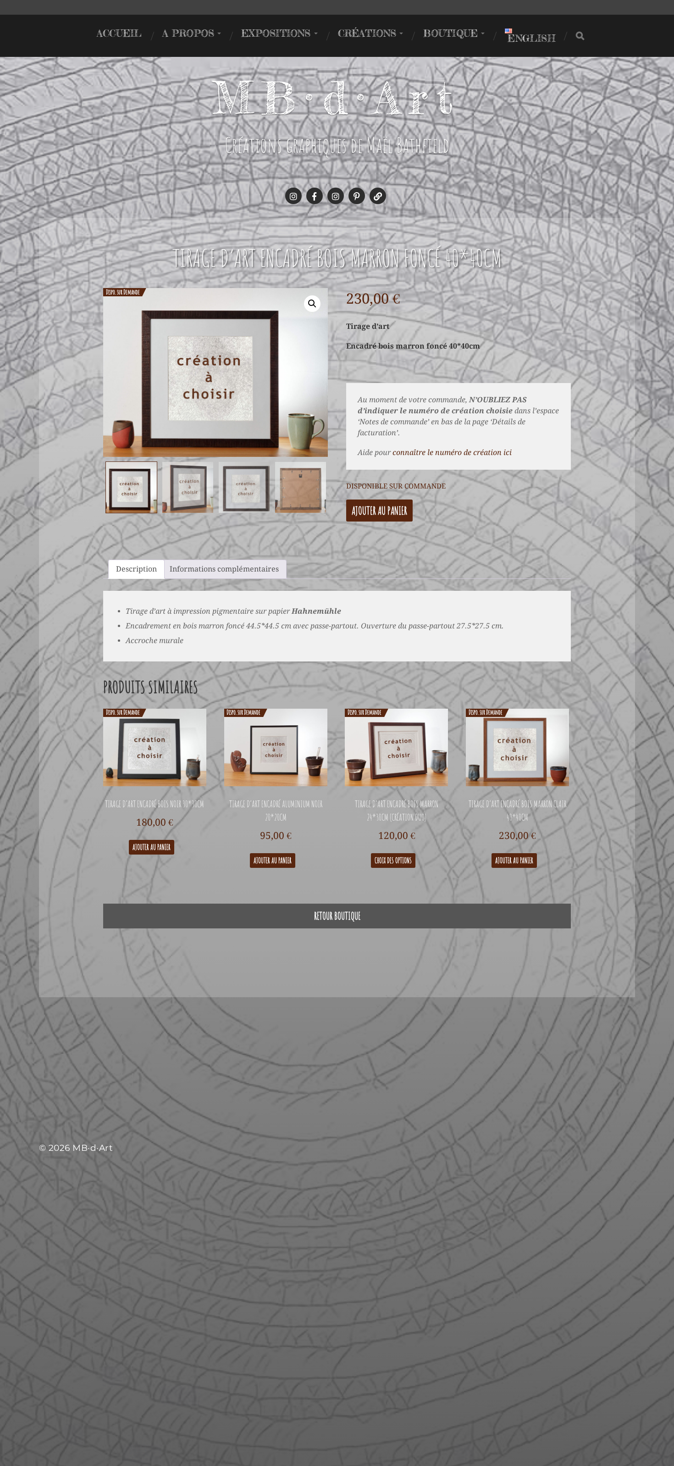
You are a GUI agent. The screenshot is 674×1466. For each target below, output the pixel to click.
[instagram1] (293, 196)
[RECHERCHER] (580, 36)
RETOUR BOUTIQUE (337, 916)
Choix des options (393, 860)
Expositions (275, 33)
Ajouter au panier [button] (152, 847)
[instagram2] (335, 196)
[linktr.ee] (378, 196)
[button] (312, 303)
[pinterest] (356, 196)
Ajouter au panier (379, 510)
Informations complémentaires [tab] (224, 569)
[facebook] (314, 196)
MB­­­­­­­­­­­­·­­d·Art (337, 98)
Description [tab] (136, 569)
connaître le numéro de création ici (452, 452)
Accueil (119, 33)
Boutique (450, 33)
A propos (188, 33)
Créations (367, 33)
